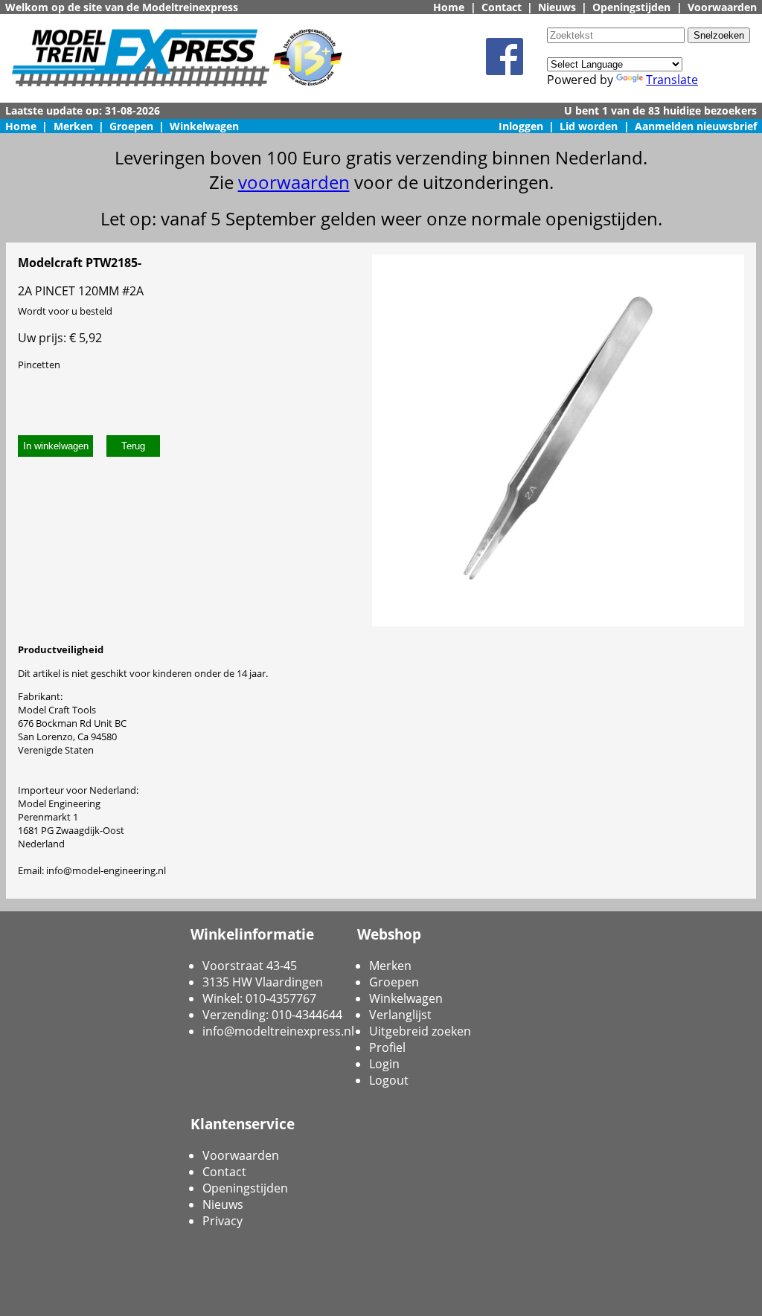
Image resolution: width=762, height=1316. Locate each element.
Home (448, 7)
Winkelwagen (204, 126)
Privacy (222, 1221)
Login (384, 1064)
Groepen (131, 126)
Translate (672, 79)
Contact (501, 7)
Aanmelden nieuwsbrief (696, 126)
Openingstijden (631, 7)
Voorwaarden (722, 7)
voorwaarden (294, 182)
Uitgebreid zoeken (420, 1031)
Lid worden (589, 126)
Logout (389, 1080)
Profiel (387, 1047)
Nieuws (557, 7)
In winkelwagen (56, 446)
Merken (73, 126)
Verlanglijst (400, 1015)
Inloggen (521, 126)
